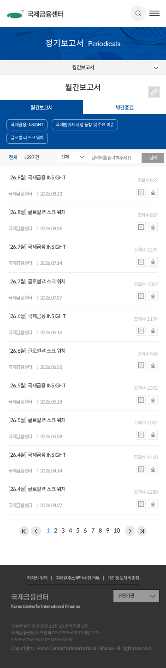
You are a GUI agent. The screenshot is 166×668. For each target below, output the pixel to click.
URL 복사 (154, 92)
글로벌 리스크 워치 (27, 138)
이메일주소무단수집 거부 (77, 578)
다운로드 (153, 192)
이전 (24, 531)
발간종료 (124, 107)
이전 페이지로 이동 (36, 531)
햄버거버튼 (154, 13)
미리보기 (141, 192)
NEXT (142, 531)
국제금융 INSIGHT (27, 125)
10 (116, 531)
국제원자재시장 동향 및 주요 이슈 (85, 125)
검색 (138, 13)
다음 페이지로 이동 (130, 531)
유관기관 (126, 596)
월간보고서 (41, 107)
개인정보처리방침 (123, 578)
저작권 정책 (37, 578)
